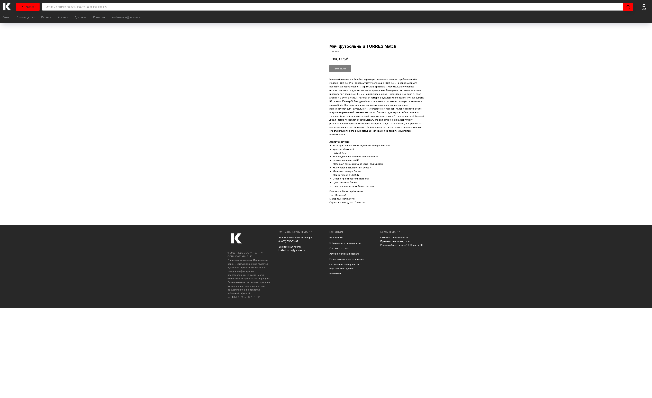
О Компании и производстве (345, 243)
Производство (25, 17)
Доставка (80, 17)
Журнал (63, 17)
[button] (644, 7)
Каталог (46, 17)
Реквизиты (335, 273)
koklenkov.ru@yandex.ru (126, 17)
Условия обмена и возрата (344, 253)
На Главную (336, 237)
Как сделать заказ (339, 248)
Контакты (99, 17)
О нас (6, 17)
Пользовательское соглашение (346, 259)
